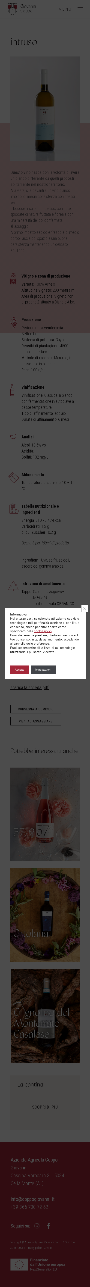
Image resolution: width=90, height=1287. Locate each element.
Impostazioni (43, 670)
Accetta (19, 670)
